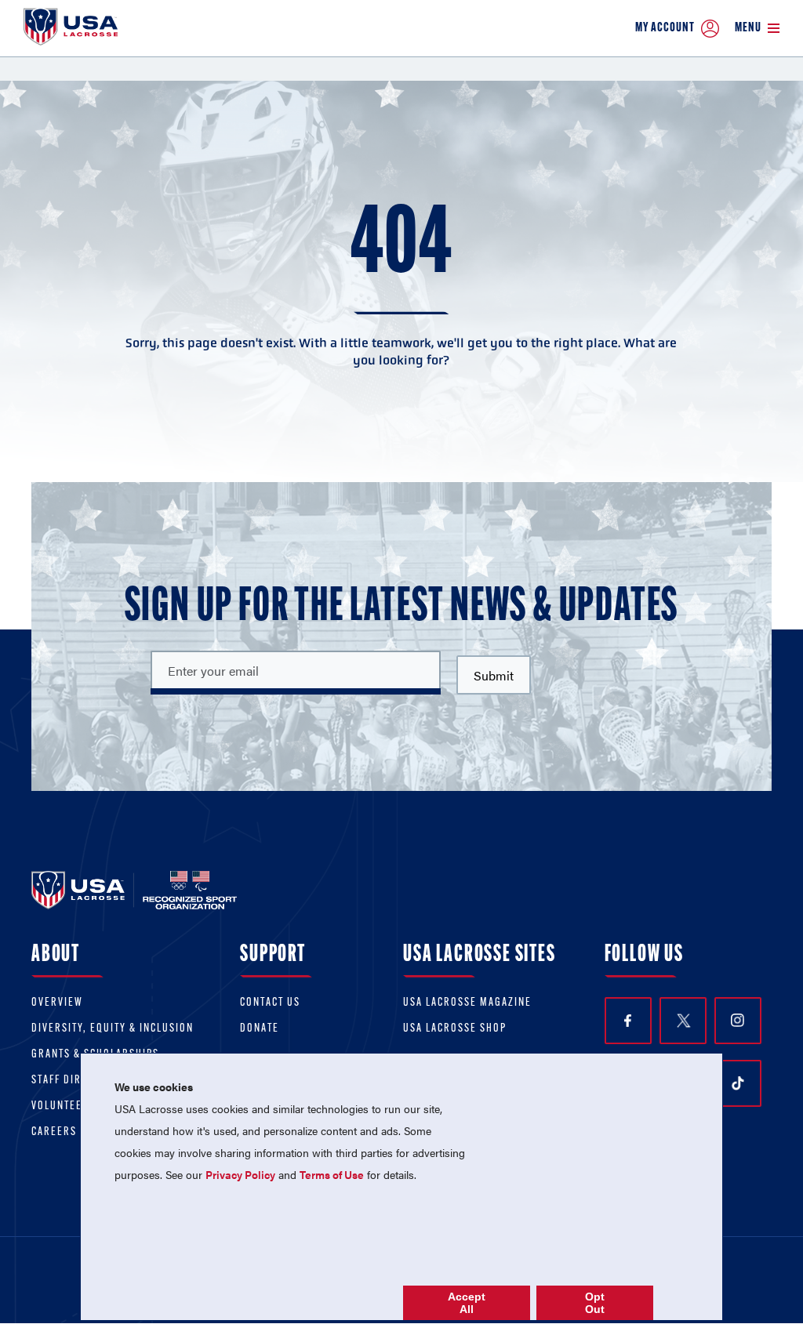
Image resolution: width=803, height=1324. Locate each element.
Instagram (737, 1020)
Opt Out (595, 1302)
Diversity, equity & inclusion (112, 1029)
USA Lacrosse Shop (455, 1029)
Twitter (683, 1020)
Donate (259, 1029)
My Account (665, 27)
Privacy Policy (240, 1174)
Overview (57, 1003)
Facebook (628, 1020)
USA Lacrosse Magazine (467, 1003)
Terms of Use (332, 1174)
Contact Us (270, 1003)
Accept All (466, 1302)
